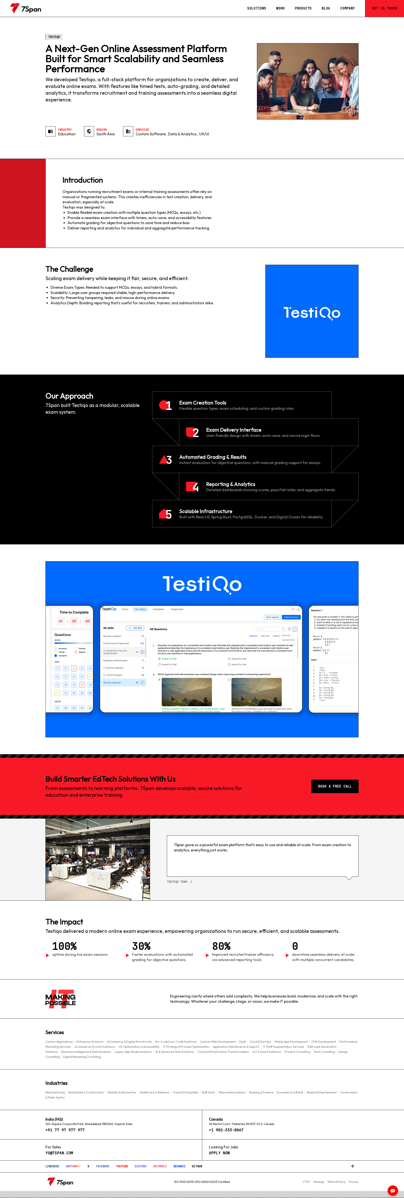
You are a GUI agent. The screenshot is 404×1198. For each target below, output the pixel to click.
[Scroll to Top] (353, 1166)
